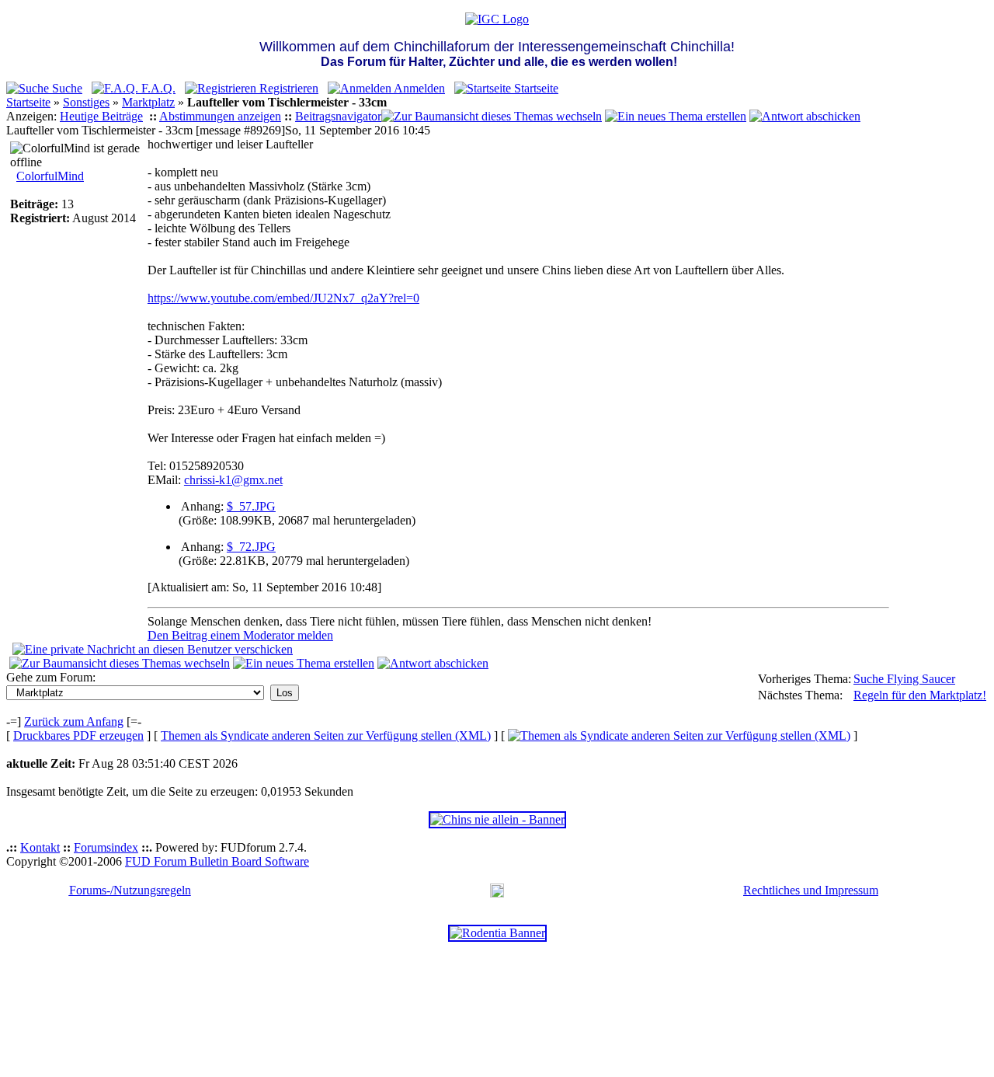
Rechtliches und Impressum (810, 890)
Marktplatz (148, 102)
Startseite (534, 88)
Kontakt (40, 847)
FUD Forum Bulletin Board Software (217, 861)
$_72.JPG (251, 546)
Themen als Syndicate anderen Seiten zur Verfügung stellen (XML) (326, 735)
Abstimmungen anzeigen (220, 116)
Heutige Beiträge (101, 116)
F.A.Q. (157, 88)
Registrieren (287, 88)
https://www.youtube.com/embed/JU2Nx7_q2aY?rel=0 (283, 298)
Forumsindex (106, 847)
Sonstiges (86, 102)
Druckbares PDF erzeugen (78, 735)
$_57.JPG (251, 506)
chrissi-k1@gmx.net (233, 479)
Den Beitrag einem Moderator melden (240, 635)
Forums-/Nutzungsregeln (130, 890)
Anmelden (418, 88)
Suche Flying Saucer (904, 678)
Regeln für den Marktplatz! (919, 695)
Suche (65, 88)
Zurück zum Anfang (73, 721)
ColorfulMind (50, 176)
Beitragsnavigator (338, 116)
